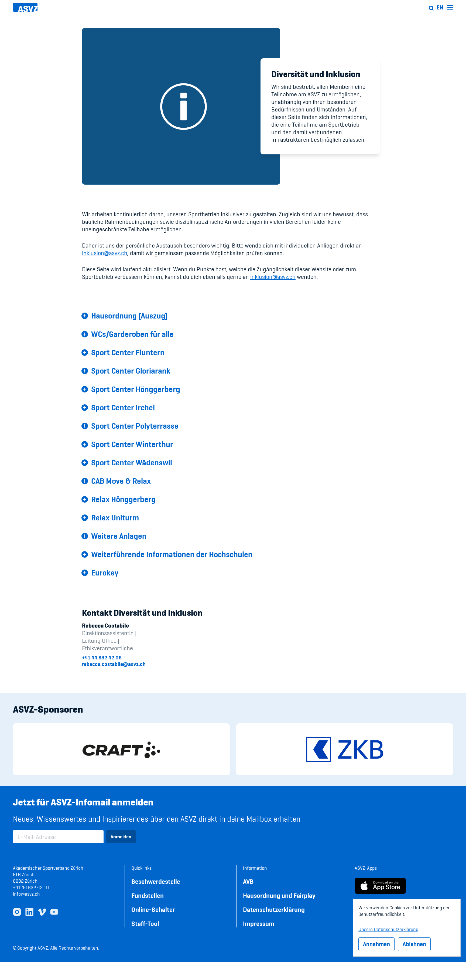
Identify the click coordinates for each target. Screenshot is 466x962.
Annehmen (376, 944)
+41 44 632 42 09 (102, 657)
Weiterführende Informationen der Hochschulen (171, 554)
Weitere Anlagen (118, 536)
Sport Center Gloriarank (130, 371)
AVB (248, 881)
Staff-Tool (145, 923)
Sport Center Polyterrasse (135, 426)
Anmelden (121, 837)
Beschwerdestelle (155, 881)
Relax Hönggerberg (123, 499)
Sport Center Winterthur (132, 444)
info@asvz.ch (26, 894)
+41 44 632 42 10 (31, 887)
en (440, 7)
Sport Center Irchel (123, 407)
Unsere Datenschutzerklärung (388, 928)
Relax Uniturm (115, 518)
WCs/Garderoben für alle (132, 334)
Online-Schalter (153, 909)
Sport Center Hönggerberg (135, 389)
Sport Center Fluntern (128, 352)
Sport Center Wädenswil (131, 463)
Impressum (258, 923)
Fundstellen (147, 895)
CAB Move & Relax (121, 481)
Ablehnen (414, 944)
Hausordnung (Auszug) (129, 316)
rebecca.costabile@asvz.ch (114, 664)
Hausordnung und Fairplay (279, 895)
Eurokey (104, 573)
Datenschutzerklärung (274, 909)
